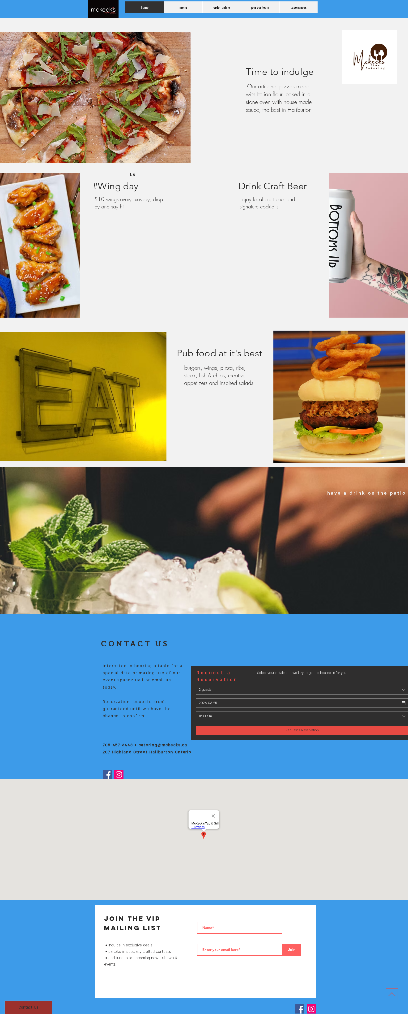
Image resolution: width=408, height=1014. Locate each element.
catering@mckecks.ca (163, 745)
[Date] (403, 703)
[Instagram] (118, 774)
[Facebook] (107, 774)
